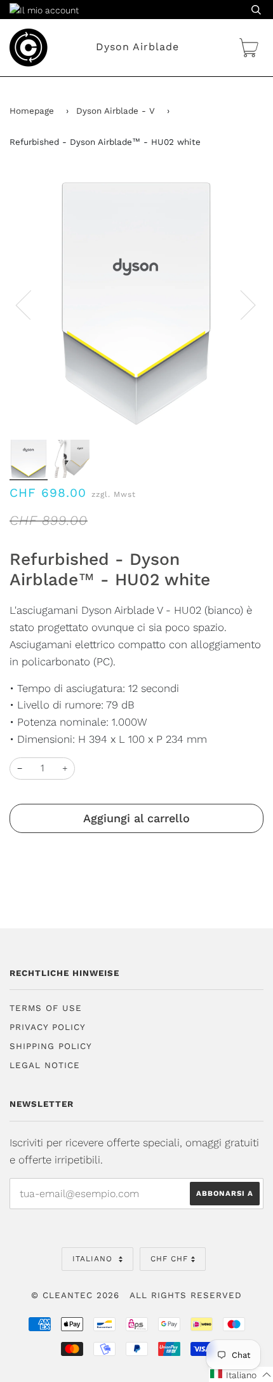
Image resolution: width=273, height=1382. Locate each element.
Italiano (94, 1258)
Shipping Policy (51, 1046)
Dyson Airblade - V (115, 111)
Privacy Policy (48, 1027)
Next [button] (240, 304)
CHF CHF (169, 1258)
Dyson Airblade (137, 47)
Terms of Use (46, 1008)
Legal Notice (45, 1065)
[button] (241, 1374)
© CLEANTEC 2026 (75, 1295)
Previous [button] (31, 304)
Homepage (32, 111)
